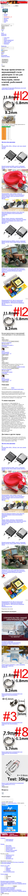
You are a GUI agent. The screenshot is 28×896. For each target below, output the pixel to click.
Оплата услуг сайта (5, 865)
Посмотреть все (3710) (7, 305)
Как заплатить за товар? (11, 850)
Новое (12, 387)
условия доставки (21, 366)
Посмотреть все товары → (8, 345)
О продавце (4, 372)
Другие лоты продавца (8, 142)
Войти (2, 52)
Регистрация (4, 55)
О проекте (3, 838)
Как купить (8, 845)
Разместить (3, 34)
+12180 (7, 353)
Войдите (4, 803)
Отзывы (3, 353)
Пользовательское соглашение (8, 881)
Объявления (9, 856)
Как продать (9, 846)
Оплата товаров (4, 874)
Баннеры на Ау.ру (10, 855)
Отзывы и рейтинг (10, 851)
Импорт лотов (9, 849)
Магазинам (8, 857)
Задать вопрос (5, 354)
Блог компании (9, 840)
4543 (8, 352)
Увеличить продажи (10, 847)
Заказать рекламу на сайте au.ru (9, 832)
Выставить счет (9, 858)
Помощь (2, 844)
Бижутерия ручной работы (17, 389)
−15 (10, 353)
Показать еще (5, 786)
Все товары (9, 372)
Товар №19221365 (9, 89)
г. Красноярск (5, 88)
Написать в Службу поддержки (8, 887)
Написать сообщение (6, 342)
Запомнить (5, 50)
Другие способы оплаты (9, 871)
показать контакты (14, 341)
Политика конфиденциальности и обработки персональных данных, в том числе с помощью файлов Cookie (13, 883)
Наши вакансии (9, 839)
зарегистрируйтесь (12, 803)
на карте (14, 366)
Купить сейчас (5, 339)
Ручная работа (11, 88)
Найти (3, 27)
